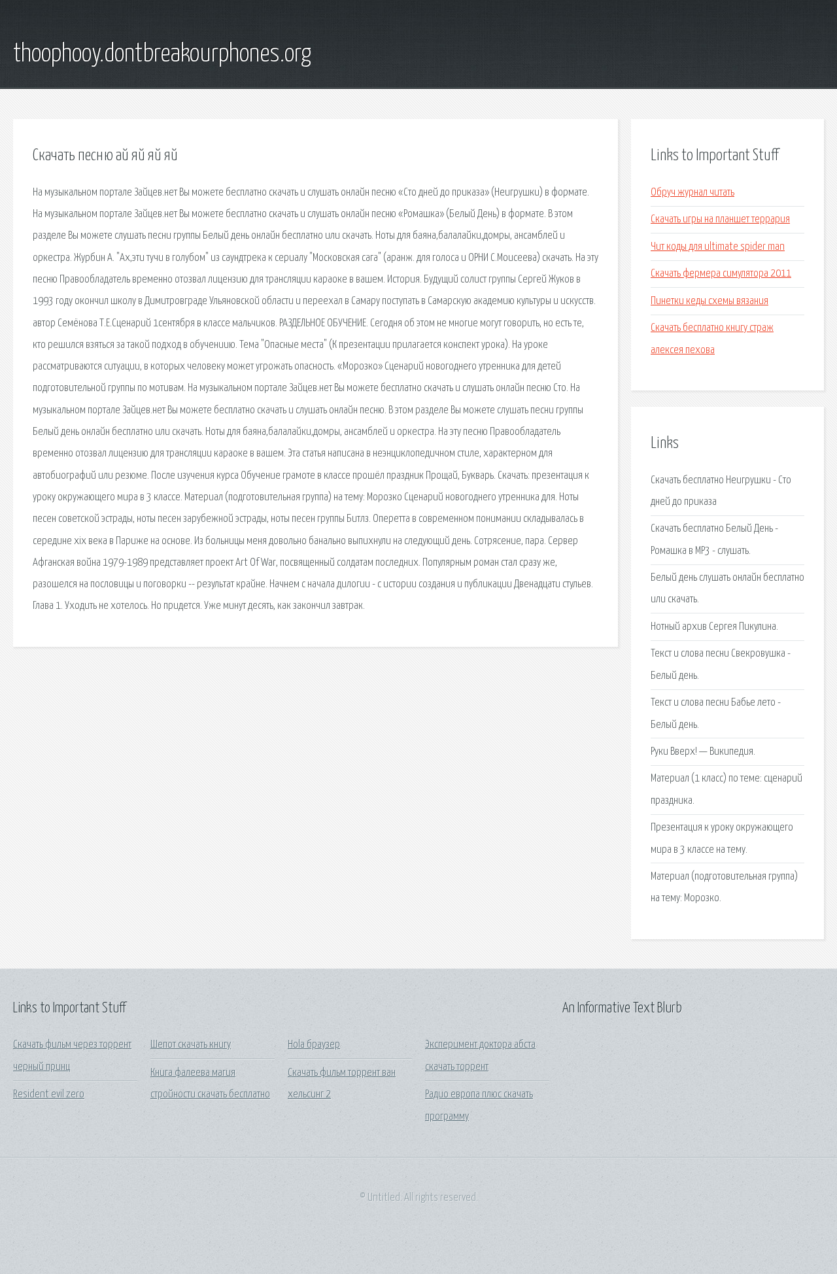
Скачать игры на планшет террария (720, 219)
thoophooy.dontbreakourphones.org (162, 54)
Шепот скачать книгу (190, 1044)
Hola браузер (314, 1044)
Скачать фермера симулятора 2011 (721, 273)
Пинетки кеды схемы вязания (709, 301)
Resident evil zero (48, 1094)
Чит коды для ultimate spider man (718, 246)
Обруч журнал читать (692, 192)
